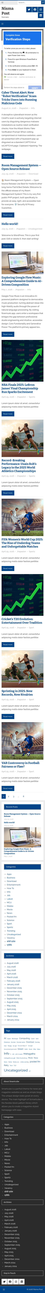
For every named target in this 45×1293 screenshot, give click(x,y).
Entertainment (13, 885)
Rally (6, 1065)
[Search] (43, 2)
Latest (10, 899)
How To (10, 888)
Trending (11, 931)
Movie (10, 909)
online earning (24, 1062)
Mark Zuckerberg (21, 1058)
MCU (9, 902)
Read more (7, 156)
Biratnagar (15, 1038)
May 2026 (11, 970)
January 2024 (13, 1020)
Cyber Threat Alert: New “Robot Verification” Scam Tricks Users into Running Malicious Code (19, 98)
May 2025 (11, 1005)
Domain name (21, 1042)
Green (20, 1049)
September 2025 (14, 998)
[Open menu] (2, 2)
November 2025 (14, 991)
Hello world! (10, 224)
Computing (24, 1038)
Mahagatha (29, 1053)
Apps (9, 874)
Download (33, 174)
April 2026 (11, 973)
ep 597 (15, 1045)
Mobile (10, 906)
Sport (31, 627)
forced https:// (22, 1045)
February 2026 (13, 981)
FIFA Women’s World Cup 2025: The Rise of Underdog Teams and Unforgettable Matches (22, 543)
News (9, 913)
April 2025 (11, 1009)
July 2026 (11, 966)
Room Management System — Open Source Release (21, 167)
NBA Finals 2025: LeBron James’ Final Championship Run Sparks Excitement (20, 388)
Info (33, 108)
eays (5, 1045)
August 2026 (13, 963)
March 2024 (12, 1016)
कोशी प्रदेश (11, 941)
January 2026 (13, 984)
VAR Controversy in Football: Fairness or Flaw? (21, 764)
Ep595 (10, 1045)
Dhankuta (7, 1042)
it (10, 1054)
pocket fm (35, 1061)
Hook (30, 1049)
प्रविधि (9, 945)
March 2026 (12, 977)
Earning (37, 1042)
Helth (26, 1049)
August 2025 (12, 1002)
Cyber (33, 1038)
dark (37, 1038)
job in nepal (18, 1054)
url (29, 1071)
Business (11, 877)
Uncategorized (35, 229)
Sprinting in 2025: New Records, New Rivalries (17, 692)
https (38, 1049)
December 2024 (14, 1013)
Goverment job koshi (10, 1049)
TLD (15, 1065)
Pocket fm (12, 916)
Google (30, 1045)
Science (10, 920)
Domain (13, 1042)
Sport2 (32, 397)
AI (5, 1038)
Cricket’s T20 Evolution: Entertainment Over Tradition (22, 620)
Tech (11, 1065)
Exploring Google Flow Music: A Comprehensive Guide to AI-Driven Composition (22, 281)
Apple (9, 1038)
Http (34, 1049)
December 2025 (14, 988)
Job (8, 895)
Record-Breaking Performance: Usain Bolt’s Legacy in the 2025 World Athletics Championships (19, 466)
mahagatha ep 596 (9, 1058)
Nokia (10, 1062)
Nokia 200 (16, 1062)
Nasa (36, 1058)
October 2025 (13, 995)
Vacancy (11, 938)
